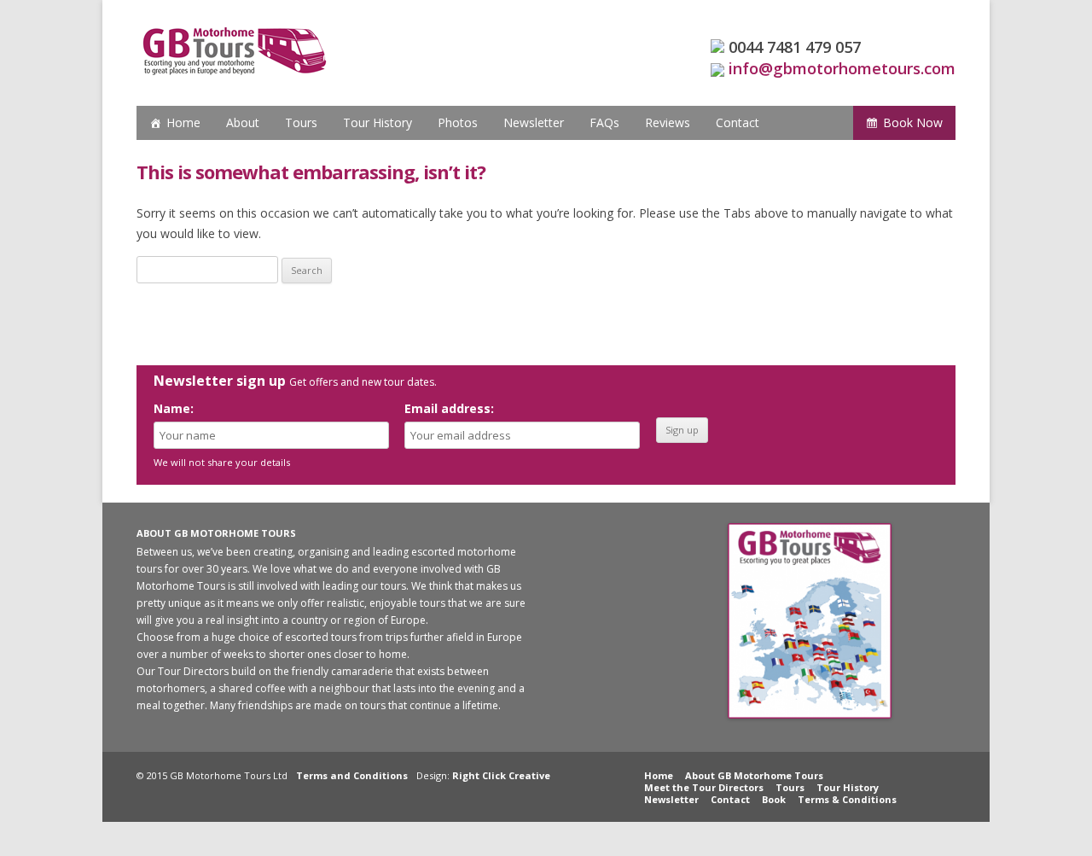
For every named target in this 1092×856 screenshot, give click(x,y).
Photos (458, 122)
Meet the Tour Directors (704, 787)
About (242, 122)
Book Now (913, 122)
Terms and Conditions (352, 775)
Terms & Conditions (847, 799)
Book (774, 799)
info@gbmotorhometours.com (842, 68)
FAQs (604, 122)
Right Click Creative (501, 775)
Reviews (667, 122)
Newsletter (533, 122)
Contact (737, 122)
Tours (301, 122)
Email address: (449, 408)
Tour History (377, 122)
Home (183, 122)
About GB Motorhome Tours (754, 775)
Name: (174, 408)
